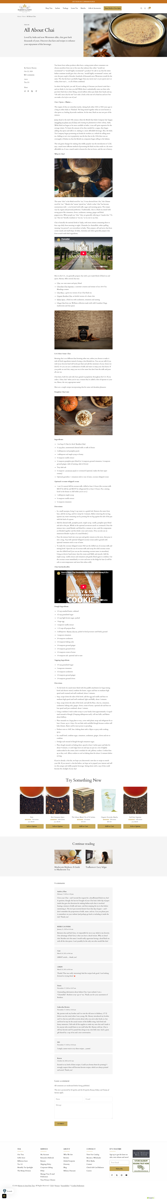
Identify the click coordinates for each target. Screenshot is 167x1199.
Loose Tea (74, 8)
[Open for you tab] (4, 1196)
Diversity (66, 1164)
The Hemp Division (24, 1171)
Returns (43, 1161)
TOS (52, 1186)
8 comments (30, 75)
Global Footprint (69, 1161)
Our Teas (20, 1154)
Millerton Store (22, 1161)
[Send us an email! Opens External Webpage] (36, 91)
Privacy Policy (95, 1090)
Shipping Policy (45, 1164)
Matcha (83, 8)
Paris (31, 817)
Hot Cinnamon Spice (57, 817)
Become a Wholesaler (94, 1158)
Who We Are (68, 1154)
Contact (89, 1164)
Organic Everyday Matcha (109, 817)
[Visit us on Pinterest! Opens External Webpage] (28, 91)
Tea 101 (26, 24)
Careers (89, 1171)
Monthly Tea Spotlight (25, 1167)
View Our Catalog (93, 1154)
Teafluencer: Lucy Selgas (96, 867)
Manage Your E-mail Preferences (47, 1175)
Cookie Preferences (77, 1186)
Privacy (57, 1186)
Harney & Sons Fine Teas (26, 1186)
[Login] (145, 8)
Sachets (57, 8)
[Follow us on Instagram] (121, 1175)
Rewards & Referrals (47, 1158)
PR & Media (91, 1161)
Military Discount (69, 1171)
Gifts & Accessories (94, 8)
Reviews (66, 1158)
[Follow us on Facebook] (112, 1175)
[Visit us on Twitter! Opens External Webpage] (32, 91)
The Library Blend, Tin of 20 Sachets (83, 817)
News (24, 16)
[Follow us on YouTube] (126, 1175)
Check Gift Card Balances (95, 1167)
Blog (65, 1167)
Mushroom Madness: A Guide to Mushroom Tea (67, 868)
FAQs (42, 1171)
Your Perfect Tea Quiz (113, 8)
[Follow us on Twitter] (116, 1175)
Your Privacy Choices (47, 1180)
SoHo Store (21, 1158)
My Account (44, 1154)
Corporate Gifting (46, 1167)
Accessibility (65, 1186)
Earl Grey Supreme (135, 817)
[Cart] (149, 8)
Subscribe (119, 1169)
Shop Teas (48, 8)
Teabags (65, 8)
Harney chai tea (72, 632)
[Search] (141, 8)
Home (19, 16)
